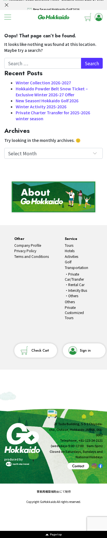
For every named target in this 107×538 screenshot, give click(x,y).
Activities (71, 256)
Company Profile (27, 245)
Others (73, 295)
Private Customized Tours (74, 312)
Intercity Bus (77, 290)
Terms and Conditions (31, 256)
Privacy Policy (25, 250)
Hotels (69, 250)
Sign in (85, 350)
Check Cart (40, 350)
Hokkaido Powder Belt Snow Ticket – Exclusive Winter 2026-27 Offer (52, 91)
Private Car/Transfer (74, 277)
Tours (69, 245)
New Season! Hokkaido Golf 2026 (47, 100)
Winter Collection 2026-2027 (43, 82)
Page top (56, 534)
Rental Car (76, 284)
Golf (68, 261)
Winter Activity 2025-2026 (41, 106)
